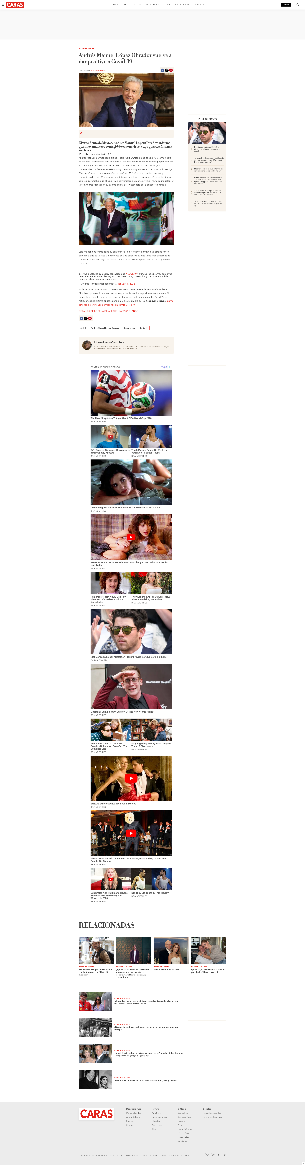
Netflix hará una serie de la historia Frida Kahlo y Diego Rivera (145, 1080)
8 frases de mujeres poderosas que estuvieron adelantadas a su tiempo (146, 1028)
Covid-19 (144, 328)
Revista (286, 4)
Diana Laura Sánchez (97, 70)
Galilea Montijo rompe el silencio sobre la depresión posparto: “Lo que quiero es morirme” (207, 193)
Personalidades (182, 5)
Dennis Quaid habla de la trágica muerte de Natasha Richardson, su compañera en (148, 1054)
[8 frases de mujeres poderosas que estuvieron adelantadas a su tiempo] (95, 1027)
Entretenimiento (152, 5)
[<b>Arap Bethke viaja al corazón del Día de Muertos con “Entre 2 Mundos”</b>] (96, 950)
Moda (127, 5)
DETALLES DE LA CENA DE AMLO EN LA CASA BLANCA (108, 311)
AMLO (83, 328)
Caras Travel (199, 5)
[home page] (21, 5)
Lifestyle (116, 5)
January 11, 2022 (126, 284)
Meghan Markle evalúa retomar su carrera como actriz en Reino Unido (209, 170)
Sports (167, 5)
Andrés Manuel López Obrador (105, 328)
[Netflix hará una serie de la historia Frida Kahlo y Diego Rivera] (95, 1079)
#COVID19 (131, 274)
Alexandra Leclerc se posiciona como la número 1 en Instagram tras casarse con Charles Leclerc (146, 1002)
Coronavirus (129, 328)
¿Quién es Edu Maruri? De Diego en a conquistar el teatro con (132, 973)
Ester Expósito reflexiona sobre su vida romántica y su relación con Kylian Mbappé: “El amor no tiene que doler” (208, 181)
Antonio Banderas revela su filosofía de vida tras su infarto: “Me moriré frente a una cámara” (209, 160)
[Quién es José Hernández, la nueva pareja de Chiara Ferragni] (208, 950)
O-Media (182, 1109)
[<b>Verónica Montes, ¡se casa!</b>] (171, 950)
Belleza (137, 5)
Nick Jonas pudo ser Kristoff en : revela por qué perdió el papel (207, 149)
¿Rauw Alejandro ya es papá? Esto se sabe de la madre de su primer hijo (208, 203)
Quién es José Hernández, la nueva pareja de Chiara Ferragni (208, 971)
